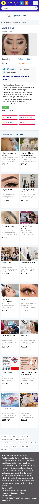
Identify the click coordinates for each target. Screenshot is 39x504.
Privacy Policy (7, 495)
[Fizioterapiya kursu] (10, 359)
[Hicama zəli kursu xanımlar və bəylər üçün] (29, 140)
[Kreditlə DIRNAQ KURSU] (29, 213)
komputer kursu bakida (8, 443)
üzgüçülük (25, 446)
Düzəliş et (9, 122)
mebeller (15, 446)
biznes (14, 436)
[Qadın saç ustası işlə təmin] (29, 176)
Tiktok (22, 493)
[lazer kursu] (29, 322)
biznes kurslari (24, 436)
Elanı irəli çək (27, 117)
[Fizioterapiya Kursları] (29, 249)
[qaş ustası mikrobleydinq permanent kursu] (10, 286)
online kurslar (20, 439)
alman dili (33, 443)
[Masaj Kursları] (29, 396)
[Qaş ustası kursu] (10, 176)
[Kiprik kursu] (29, 286)
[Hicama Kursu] (10, 249)
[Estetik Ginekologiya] (10, 396)
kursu (8, 85)
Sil (24, 122)
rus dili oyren (5, 446)
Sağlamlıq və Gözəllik (19, 22)
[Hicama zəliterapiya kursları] (10, 140)
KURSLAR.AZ (5, 22)
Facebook (14, 493)
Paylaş (5, 107)
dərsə (12, 92)
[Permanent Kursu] (10, 213)
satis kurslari (23, 443)
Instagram (5, 493)
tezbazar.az (4, 436)
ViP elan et (9, 117)
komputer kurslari (6, 439)
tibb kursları (4, 449)
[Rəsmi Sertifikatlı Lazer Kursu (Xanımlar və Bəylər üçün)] (29, 359)
